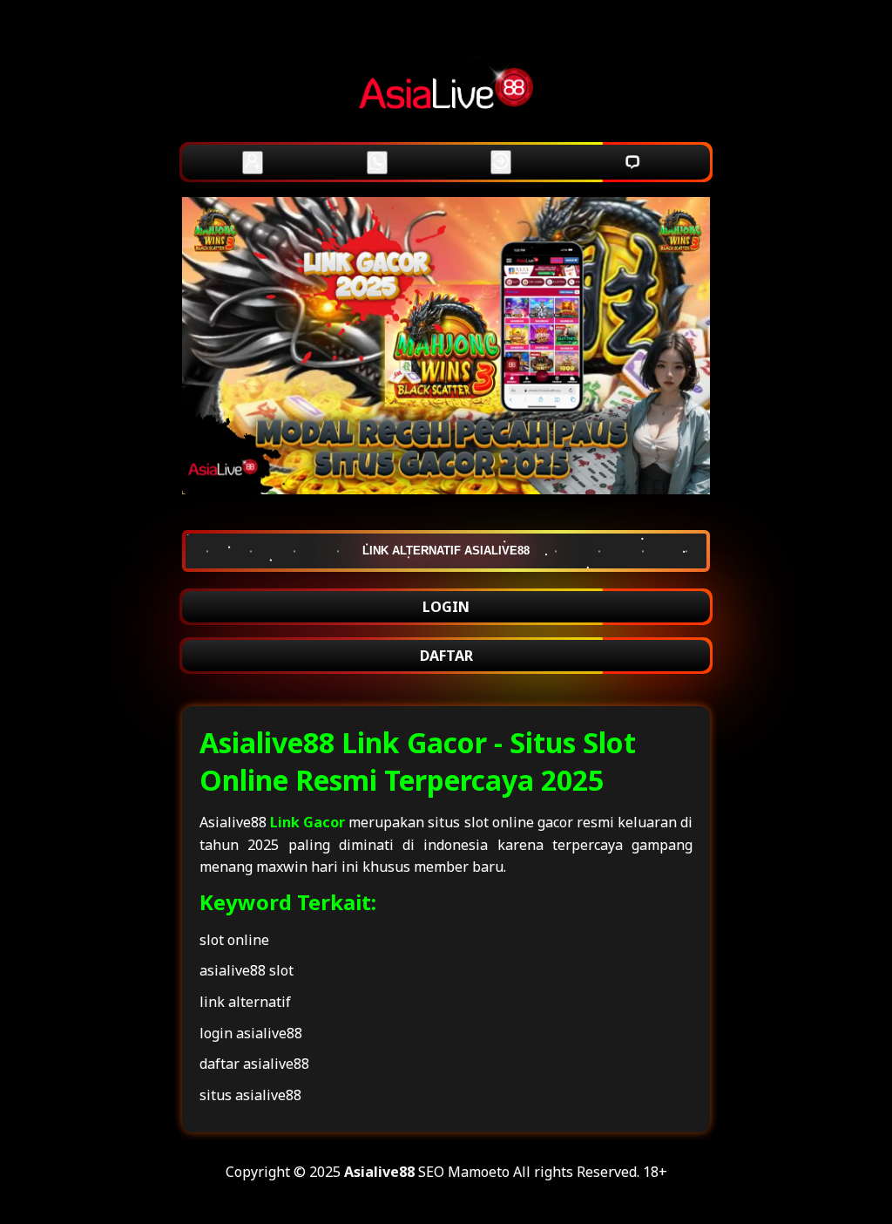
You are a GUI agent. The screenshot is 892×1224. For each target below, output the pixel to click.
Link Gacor (307, 822)
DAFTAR (446, 655)
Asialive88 (379, 1171)
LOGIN (446, 606)
